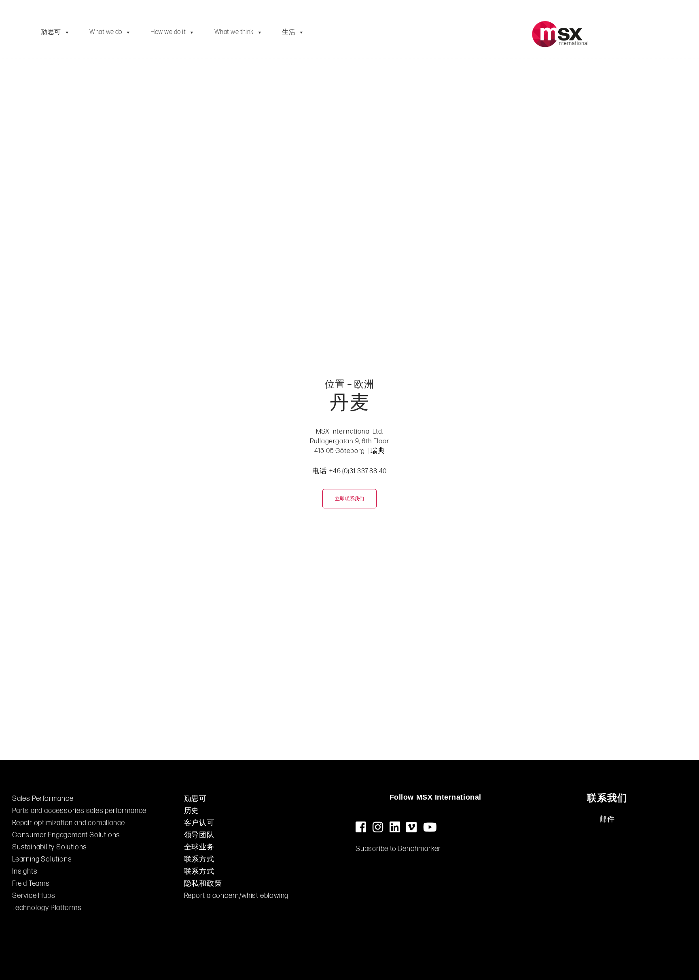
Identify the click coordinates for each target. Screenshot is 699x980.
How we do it (168, 32)
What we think (234, 32)
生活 (288, 32)
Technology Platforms (47, 908)
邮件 (607, 819)
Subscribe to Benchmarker (398, 849)
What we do (105, 32)
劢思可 (51, 32)
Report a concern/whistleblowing (236, 895)
